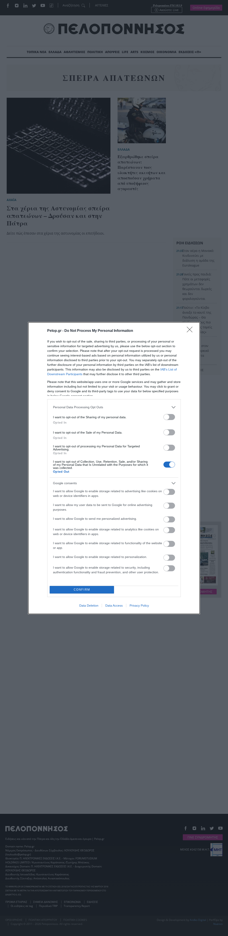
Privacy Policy (139, 605)
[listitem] (114, 407)
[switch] (169, 417)
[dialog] (114, 468)
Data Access (114, 605)
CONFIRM (82, 589)
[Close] (191, 331)
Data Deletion (88, 605)
